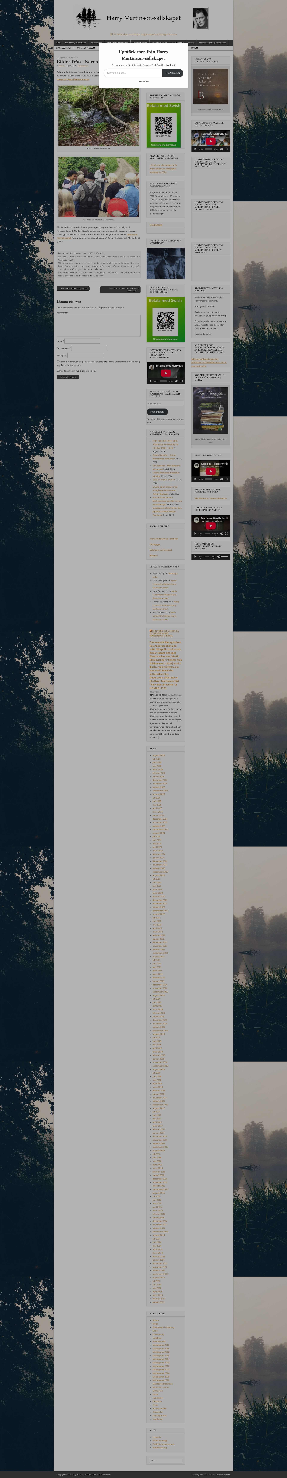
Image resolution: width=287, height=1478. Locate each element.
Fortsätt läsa (143, 81)
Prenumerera (173, 73)
